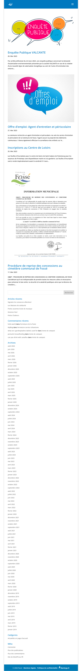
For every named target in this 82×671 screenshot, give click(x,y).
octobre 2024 (12, 409)
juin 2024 (11, 422)
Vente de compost (48, 331)
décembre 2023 (13, 438)
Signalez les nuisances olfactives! (19, 302)
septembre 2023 (13, 448)
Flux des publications (15, 650)
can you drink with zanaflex (18, 337)
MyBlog (10, 327)
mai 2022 (11, 501)
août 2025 (11, 379)
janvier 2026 (12, 366)
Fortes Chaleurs (13, 315)
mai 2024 (11, 425)
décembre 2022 (13, 478)
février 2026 (12, 362)
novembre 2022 (13, 481)
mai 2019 (11, 616)
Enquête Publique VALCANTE (27, 52)
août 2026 (11, 346)
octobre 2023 (12, 445)
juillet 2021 (12, 534)
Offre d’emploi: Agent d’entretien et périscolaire (39, 127)
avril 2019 (11, 620)
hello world (12, 324)
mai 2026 (11, 353)
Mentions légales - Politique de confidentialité (40, 668)
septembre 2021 (13, 527)
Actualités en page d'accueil (18, 638)
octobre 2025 (12, 372)
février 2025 (12, 399)
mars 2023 (11, 468)
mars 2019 (11, 623)
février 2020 (12, 587)
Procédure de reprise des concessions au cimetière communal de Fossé (35, 267)
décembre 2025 (13, 369)
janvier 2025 (12, 402)
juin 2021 (11, 537)
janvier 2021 (12, 550)
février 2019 (12, 626)
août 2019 (11, 606)
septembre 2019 (13, 603)
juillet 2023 (12, 455)
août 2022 (11, 491)
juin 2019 (11, 613)
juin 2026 (11, 349)
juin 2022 (11, 498)
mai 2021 (11, 540)
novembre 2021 (13, 521)
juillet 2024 (12, 419)
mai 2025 (11, 389)
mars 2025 (11, 395)
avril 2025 (11, 392)
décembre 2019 (13, 593)
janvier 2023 (12, 475)
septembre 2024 (13, 412)
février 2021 (12, 547)
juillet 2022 (12, 494)
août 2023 (11, 452)
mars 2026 (11, 359)
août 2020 (11, 567)
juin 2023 (11, 458)
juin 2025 (11, 386)
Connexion (11, 647)
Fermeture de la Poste (28, 324)
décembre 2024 (13, 405)
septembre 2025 (13, 376)
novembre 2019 (13, 597)
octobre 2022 (12, 484)
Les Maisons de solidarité (17, 305)
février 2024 (12, 435)
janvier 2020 (12, 590)
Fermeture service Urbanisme (28, 327)
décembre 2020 (13, 554)
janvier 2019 (12, 630)
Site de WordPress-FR (15, 657)
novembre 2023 (13, 442)
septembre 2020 (13, 564)
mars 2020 (11, 583)
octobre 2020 (12, 560)
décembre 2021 (13, 517)
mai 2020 (11, 577)
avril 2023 (11, 465)
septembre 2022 (13, 488)
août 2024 (11, 415)
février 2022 (12, 511)
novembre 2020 (13, 557)
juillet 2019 (12, 610)
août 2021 (11, 531)
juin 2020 (11, 573)
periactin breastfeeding (16, 334)
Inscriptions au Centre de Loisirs (29, 148)
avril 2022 (11, 504)
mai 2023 (11, 461)
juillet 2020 (12, 570)
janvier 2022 (12, 514)
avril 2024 (11, 428)
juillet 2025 (12, 382)
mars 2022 (11, 507)
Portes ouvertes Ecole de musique (20, 309)
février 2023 (12, 471)
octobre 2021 (12, 524)
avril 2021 (11, 544)
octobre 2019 (12, 600)
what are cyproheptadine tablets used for (23, 331)
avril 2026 (11, 356)
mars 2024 (11, 432)
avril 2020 (11, 580)
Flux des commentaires (16, 654)
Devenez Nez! (13, 312)
